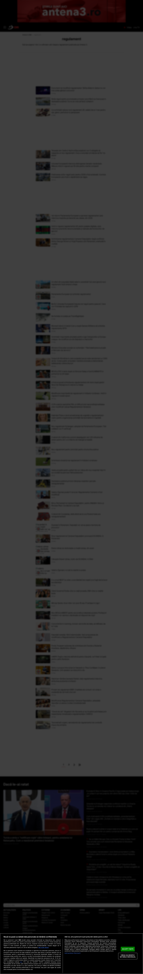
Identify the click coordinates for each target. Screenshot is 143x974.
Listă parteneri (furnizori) (72, 953)
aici (21, 962)
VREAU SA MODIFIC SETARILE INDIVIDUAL (128, 956)
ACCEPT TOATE (127, 949)
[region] (71, 953)
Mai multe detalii (43, 947)
